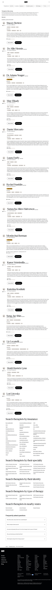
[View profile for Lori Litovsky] (3, 393)
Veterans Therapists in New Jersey (25, 473)
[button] (45, 6)
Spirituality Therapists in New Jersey (39, 470)
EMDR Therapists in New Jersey (38, 495)
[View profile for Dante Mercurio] (3, 129)
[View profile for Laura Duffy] (3, 158)
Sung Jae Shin (13, 316)
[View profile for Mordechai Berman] (3, 235)
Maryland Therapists (36, 507)
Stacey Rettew (14, 23)
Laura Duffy (13, 158)
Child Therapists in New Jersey (24, 464)
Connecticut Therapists (23, 509)
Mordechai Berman (16, 235)
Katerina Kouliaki (16, 289)
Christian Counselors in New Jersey (11, 498)
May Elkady (13, 101)
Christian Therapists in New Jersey (38, 484)
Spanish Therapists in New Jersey (38, 486)
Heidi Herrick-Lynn (17, 368)
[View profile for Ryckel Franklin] (3, 184)
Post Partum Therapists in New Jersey (39, 466)
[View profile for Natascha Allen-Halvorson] (3, 209)
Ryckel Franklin (14, 184)
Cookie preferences (45, 574)
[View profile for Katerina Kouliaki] (3, 289)
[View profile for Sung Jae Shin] (3, 316)
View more (3, 17)
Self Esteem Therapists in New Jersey (39, 468)
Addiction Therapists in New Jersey (11, 464)
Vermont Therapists (23, 507)
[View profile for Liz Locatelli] (3, 341)
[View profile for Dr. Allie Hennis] (3, 48)
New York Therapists (9, 507)
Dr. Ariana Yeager (15, 75)
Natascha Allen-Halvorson (20, 209)
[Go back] (3, 2)
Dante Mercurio (15, 129)
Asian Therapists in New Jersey (24, 486)
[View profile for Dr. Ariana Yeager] (3, 75)
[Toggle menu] (13, 6)
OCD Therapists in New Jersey (38, 464)
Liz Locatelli (13, 341)
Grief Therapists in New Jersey (24, 471)
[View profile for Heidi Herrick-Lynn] (3, 368)
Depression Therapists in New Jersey (25, 469)
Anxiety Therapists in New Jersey (11, 471)
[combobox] (11, 6)
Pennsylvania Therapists (9, 509)
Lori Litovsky (13, 393)
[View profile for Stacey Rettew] (3, 23)
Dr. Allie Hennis (15, 48)
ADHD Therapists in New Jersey (11, 466)
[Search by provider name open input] (49, 2)
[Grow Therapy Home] (26, 2)
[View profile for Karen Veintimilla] (3, 262)
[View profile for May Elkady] (3, 101)
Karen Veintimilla (16, 262)
